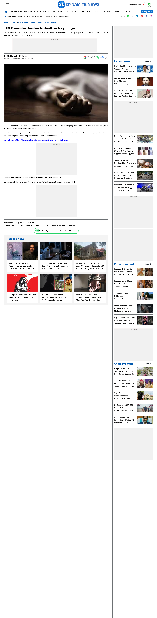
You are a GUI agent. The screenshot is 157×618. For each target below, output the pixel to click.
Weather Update (51, 16)
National (28, 11)
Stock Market (64, 16)
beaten (15, 225)
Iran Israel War (37, 16)
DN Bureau (23, 56)
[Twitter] (106, 57)
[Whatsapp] (37, 230)
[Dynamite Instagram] (151, 16)
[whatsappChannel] (149, 5)
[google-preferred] (89, 57)
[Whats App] (97, 57)
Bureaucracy (40, 11)
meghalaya (30, 225)
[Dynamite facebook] (146, 16)
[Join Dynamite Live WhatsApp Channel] (128, 16)
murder (39, 225)
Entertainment (86, 11)
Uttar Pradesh (64, 11)
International (15, 11)
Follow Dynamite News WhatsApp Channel (58, 230)
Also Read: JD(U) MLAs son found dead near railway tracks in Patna (36, 140)
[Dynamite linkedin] (137, 16)
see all (147, 61)
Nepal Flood (11, 16)
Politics (51, 11)
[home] (5, 11)
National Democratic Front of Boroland (60, 225)
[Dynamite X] (132, 16)
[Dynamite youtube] (141, 16)
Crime (74, 11)
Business (99, 11)
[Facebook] (102, 57)
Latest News (122, 61)
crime (21, 225)
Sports (107, 11)
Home (6, 22)
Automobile (118, 11)
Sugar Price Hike (24, 16)
